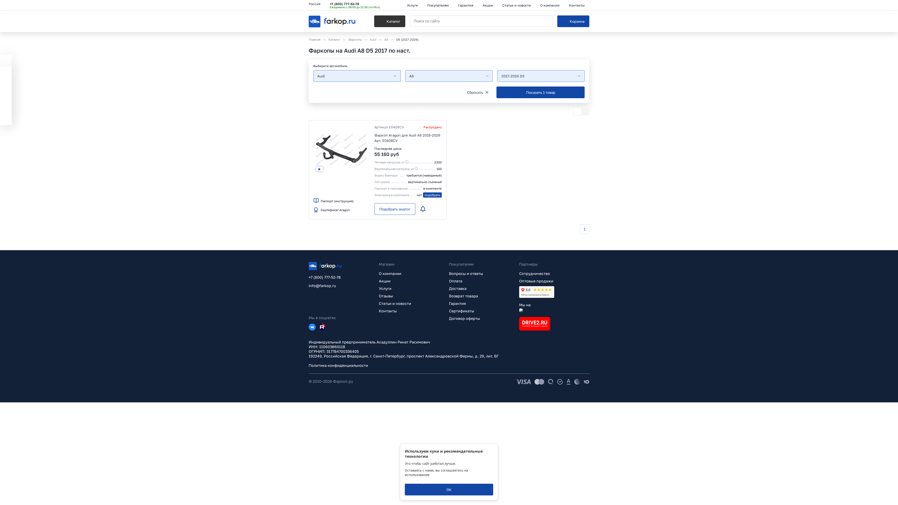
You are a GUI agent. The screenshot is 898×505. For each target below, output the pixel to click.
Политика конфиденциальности (338, 365)
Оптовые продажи (536, 281)
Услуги (385, 288)
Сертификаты (461, 311)
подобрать (432, 195)
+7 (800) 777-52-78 (344, 4)
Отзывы (386, 296)
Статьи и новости (395, 303)
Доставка (458, 288)
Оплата (455, 281)
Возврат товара (463, 296)
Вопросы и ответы (466, 273)
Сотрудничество (534, 273)
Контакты (388, 311)
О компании (390, 273)
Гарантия (457, 303)
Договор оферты (464, 318)
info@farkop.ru (322, 285)
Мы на (525, 305)
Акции (385, 281)
